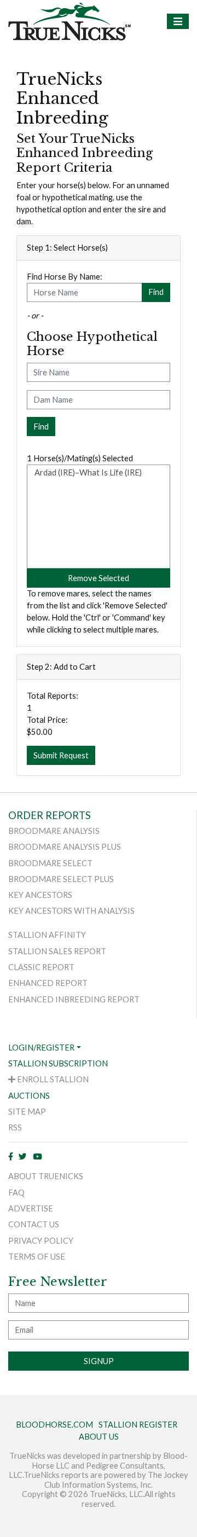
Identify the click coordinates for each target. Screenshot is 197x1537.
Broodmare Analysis (54, 831)
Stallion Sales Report (57, 951)
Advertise (30, 1208)
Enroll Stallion (52, 1079)
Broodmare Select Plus (61, 879)
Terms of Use (36, 1256)
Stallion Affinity (47, 934)
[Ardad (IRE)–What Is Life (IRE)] (98, 473)
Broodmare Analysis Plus (64, 846)
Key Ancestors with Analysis (71, 910)
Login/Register (41, 1047)
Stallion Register (138, 1424)
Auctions (29, 1095)
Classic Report (41, 967)
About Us (99, 1436)
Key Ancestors (40, 895)
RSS (15, 1127)
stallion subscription (58, 1063)
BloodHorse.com (54, 1424)
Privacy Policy (40, 1240)
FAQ (16, 1192)
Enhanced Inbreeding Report (74, 999)
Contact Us (33, 1224)
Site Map (27, 1111)
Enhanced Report (48, 983)
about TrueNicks (45, 1176)
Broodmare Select (50, 863)
